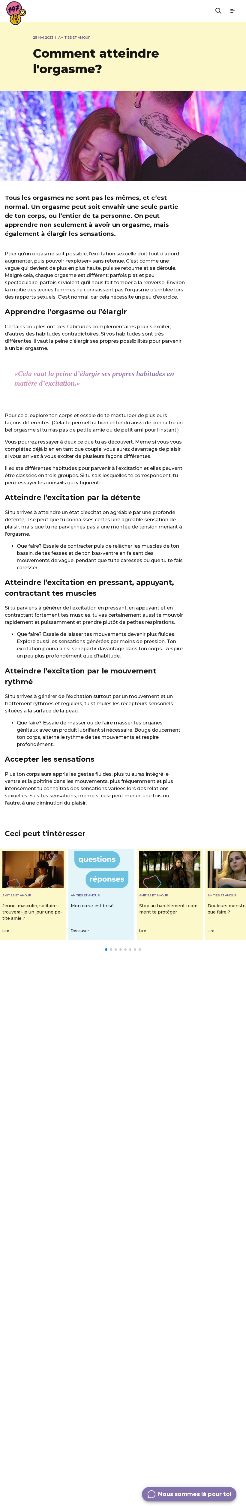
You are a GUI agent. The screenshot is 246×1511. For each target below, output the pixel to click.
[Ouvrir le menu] (232, 10)
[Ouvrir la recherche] (218, 11)
